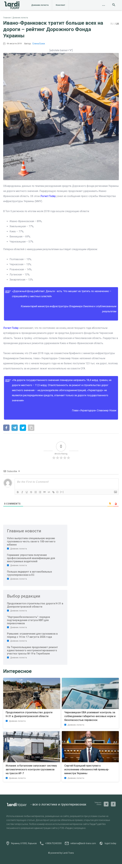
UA (117, 23)
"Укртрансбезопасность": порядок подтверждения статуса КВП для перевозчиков (28, 620)
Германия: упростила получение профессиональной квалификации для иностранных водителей (31, 558)
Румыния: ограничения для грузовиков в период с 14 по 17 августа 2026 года (32, 635)
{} (57, 492)
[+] (62, 492)
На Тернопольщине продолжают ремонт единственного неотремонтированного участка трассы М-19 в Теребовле (32, 650)
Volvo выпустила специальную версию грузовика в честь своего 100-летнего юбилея (31, 541)
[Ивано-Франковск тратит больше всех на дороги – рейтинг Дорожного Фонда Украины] (6, 428)
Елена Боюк (39, 43)
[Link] (53, 492)
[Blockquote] (44, 492)
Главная (7, 18)
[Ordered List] (35, 492)
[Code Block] (49, 492)
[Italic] (22, 492)
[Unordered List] (40, 492)
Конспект (60, 5)
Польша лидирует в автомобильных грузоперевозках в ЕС (29, 573)
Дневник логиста (39, 5)
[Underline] (26, 492)
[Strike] (31, 492)
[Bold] (18, 492)
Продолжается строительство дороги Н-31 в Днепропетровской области (35, 605)
